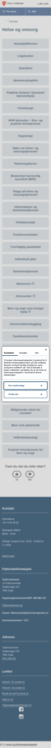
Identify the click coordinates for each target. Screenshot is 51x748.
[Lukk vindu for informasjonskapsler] (46, 349)
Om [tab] (36, 353)
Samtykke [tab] (9, 353)
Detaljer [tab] (23, 353)
